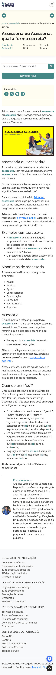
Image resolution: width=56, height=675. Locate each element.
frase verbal (14, 23)
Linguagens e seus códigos (17, 587)
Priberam (39, 197)
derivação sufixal (26, 217)
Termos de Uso (10, 650)
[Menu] (51, 4)
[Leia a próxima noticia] (52, 15)
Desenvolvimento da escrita (17, 566)
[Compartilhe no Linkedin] (23, 94)
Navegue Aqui (28, 75)
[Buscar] (51, 66)
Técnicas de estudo (12, 611)
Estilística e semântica (14, 601)
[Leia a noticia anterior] (4, 15)
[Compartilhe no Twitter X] (17, 94)
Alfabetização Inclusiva (14, 573)
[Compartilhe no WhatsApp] (12, 94)
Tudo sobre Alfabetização (16, 569)
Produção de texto (12, 594)
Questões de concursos (15, 618)
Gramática (8, 626)
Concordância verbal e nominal (19, 622)
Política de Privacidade (14, 643)
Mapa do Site (39, 667)
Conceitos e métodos (14, 562)
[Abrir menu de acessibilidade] (49, 659)
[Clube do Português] (8, 4)
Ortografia (8, 598)
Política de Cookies (12, 647)
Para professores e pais (15, 615)
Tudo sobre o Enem (13, 590)
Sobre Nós (8, 636)
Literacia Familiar (11, 577)
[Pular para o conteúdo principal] (49, 668)
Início (4, 23)
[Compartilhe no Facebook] (6, 94)
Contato (6, 640)
